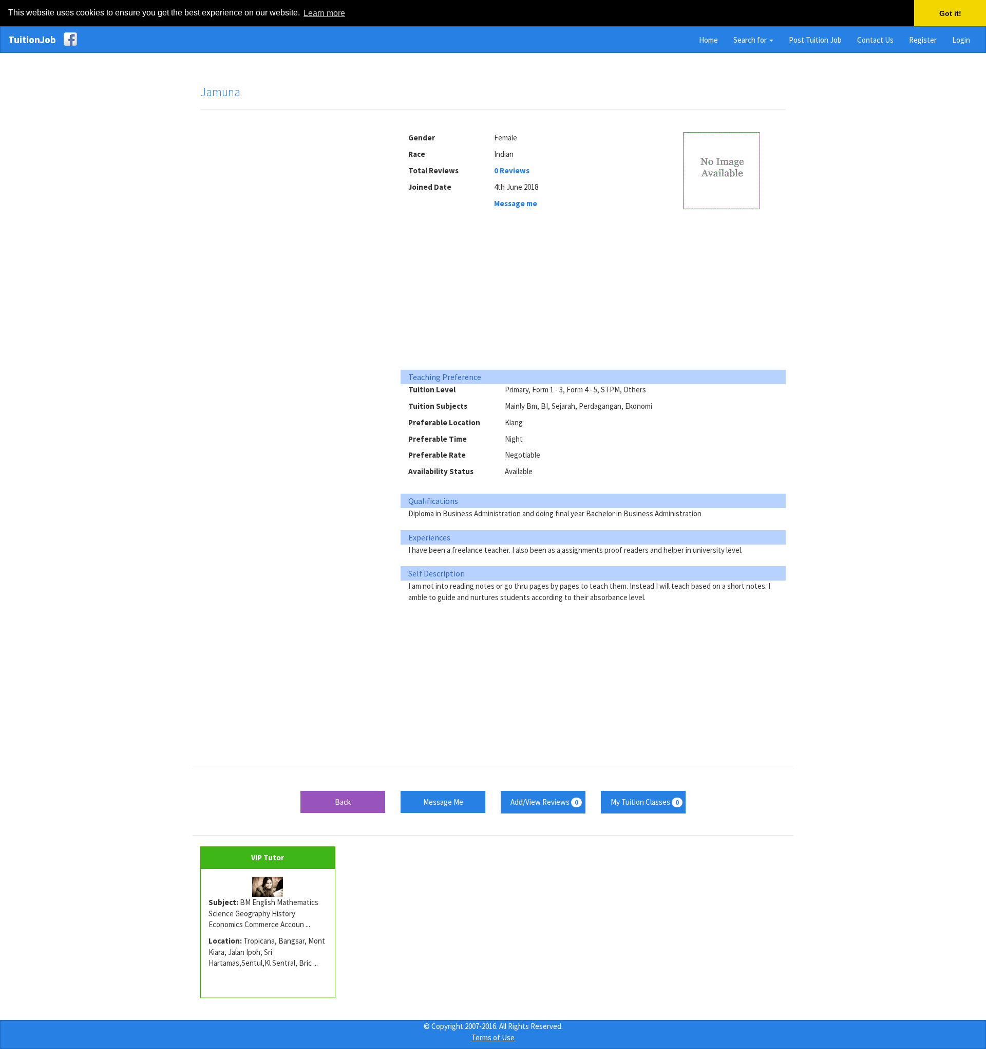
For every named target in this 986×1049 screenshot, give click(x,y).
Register (923, 40)
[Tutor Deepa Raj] (267, 887)
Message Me (443, 802)
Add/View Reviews (544, 802)
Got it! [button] (950, 13)
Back (343, 802)
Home (708, 40)
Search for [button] (750, 40)
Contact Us (875, 40)
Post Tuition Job (815, 40)
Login (961, 40)
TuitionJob (32, 39)
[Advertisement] (293, 274)
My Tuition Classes (645, 802)
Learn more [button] (324, 13)
